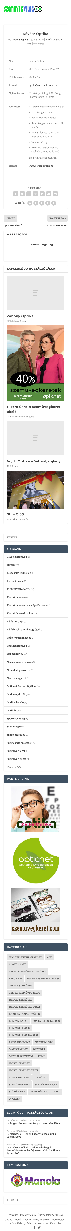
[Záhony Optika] (35, 293)
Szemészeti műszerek (19, 742)
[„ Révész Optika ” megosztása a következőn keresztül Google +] (29, 194)
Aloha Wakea (17, 964)
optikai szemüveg (21, 1056)
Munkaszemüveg (17, 645)
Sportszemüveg (16, 718)
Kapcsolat (55, 1223)
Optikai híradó (15, 702)
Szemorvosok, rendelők (36, 1219)
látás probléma (19, 1042)
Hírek (49, 39)
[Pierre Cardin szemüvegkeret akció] (35, 363)
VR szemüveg (38, 1091)
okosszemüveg (18, 1049)
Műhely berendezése (19, 637)
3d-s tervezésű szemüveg (25, 957)
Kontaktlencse (15, 597)
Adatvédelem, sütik (20, 1223)
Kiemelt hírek (15, 581)
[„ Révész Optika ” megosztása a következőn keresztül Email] (48, 194)
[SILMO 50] (35, 490)
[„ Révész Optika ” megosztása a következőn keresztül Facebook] (15, 194)
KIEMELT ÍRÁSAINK (18, 589)
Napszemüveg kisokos (20, 662)
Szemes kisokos (16, 734)
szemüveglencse (46, 1084)
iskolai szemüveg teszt (24, 1006)
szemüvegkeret (19, 1084)
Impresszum (41, 1223)
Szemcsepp (13, 726)
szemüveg (40, 1077)
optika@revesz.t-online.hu (43, 85)
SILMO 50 (15, 514)
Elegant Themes (27, 1215)
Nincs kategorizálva (18, 670)
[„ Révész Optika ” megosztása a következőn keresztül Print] (55, 194)
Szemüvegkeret (16, 750)
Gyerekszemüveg (17, 556)
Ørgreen (14, 1098)
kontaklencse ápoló (46, 1020)
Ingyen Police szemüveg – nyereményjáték (35, 1123)
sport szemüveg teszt (23, 1070)
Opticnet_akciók (16, 694)
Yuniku (55, 1091)
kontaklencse (18, 1020)
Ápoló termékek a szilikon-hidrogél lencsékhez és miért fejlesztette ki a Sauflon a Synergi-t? (33, 1150)
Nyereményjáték (16, 678)
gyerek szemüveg (20, 985)
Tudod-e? (12, 767)
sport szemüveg (19, 1063)
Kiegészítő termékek (19, 572)
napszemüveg (44, 1042)
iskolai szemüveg (20, 999)
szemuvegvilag (21, 39)
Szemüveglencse (16, 759)
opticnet (39, 1049)
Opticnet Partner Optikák (21, 686)
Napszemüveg (15, 653)
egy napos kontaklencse (43, 978)
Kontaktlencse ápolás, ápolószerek (27, 605)
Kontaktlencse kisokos (20, 613)
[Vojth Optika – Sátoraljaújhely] (35, 438)
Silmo (41, 1056)
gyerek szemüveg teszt (24, 992)
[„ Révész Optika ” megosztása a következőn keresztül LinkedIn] (42, 194)
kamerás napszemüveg (24, 1013)
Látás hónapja (15, 621)
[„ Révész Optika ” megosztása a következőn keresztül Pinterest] (35, 194)
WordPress (57, 1215)
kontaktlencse (19, 1028)
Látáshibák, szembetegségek (23, 629)
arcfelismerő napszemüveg (27, 971)
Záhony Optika (20, 316)
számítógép (17, 1091)
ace (49, 957)
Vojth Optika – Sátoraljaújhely (34, 461)
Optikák (57, 39)
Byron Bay (15, 978)
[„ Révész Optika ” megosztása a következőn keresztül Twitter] (22, 194)
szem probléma (19, 1077)
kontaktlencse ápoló (23, 1035)
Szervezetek (58, 1219)
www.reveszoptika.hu (41, 165)
